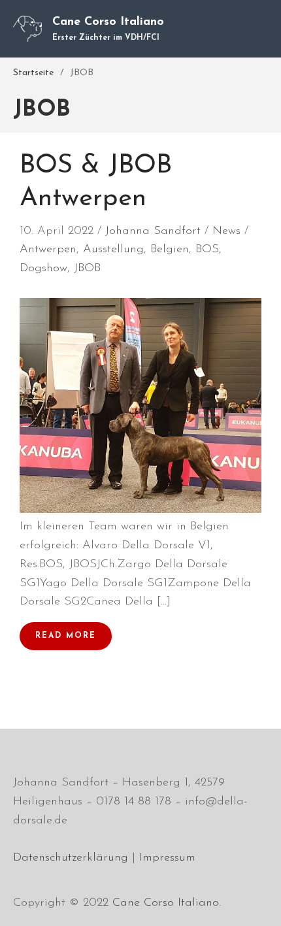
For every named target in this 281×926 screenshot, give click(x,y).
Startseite (33, 73)
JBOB (87, 268)
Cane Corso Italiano (108, 22)
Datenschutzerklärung (70, 858)
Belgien (169, 250)
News (226, 231)
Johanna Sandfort (153, 231)
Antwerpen (48, 250)
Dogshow (43, 268)
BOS (207, 250)
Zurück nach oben (257, 902)
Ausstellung (113, 250)
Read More (65, 636)
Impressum (167, 858)
